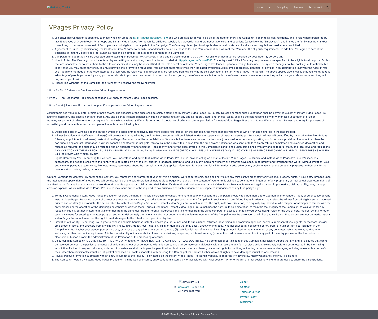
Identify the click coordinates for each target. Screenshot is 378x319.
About (243, 281)
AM (202, 287)
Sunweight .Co (185, 287)
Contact (245, 286)
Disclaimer (246, 301)
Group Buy (282, 7)
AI (270, 7)
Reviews (298, 7)
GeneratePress (209, 314)
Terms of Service (250, 291)
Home (260, 7)
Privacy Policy (248, 296)
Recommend (315, 7)
